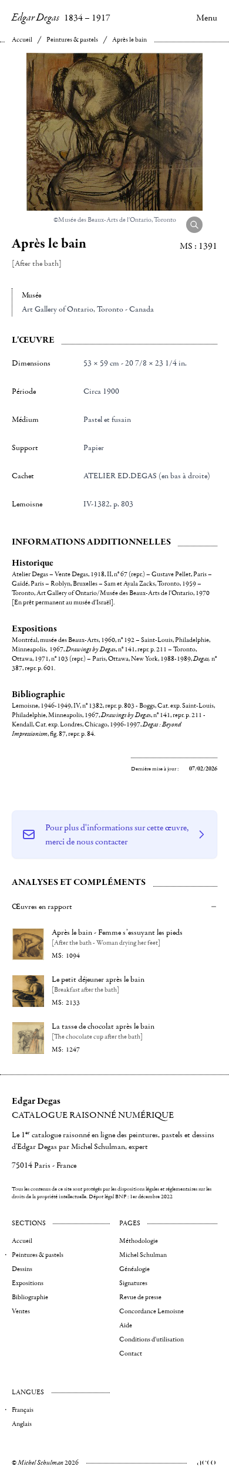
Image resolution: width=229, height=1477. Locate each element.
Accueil (22, 39)
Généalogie (134, 1269)
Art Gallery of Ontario (57, 309)
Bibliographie (30, 1297)
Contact (130, 1353)
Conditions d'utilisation (151, 1339)
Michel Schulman (143, 1254)
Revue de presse (140, 1297)
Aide (125, 1325)
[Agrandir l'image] (194, 225)
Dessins (22, 1269)
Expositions (27, 1283)
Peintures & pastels (72, 39)
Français (22, 1409)
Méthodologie (138, 1240)
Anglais (22, 1423)
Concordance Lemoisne (151, 1311)
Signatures (133, 1283)
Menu (206, 17)
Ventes (21, 1311)
